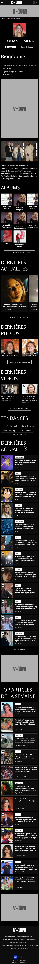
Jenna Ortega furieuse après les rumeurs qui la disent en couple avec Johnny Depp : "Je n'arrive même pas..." (25, 849)
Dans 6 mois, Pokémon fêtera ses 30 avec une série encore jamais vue (25, 462)
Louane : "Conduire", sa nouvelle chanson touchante (14, 305)
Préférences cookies (23, 948)
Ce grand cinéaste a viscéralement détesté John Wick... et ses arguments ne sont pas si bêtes (24, 789)
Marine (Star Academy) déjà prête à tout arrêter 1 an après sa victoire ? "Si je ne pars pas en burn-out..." (25, 576)
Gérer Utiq (13, 948)
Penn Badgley (9, 431)
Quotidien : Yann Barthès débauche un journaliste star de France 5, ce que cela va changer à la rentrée (25, 821)
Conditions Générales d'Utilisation (13, 936)
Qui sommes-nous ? (28, 936)
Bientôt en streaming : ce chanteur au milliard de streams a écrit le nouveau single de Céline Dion (24, 511)
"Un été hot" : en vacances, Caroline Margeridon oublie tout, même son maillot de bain (24, 723)
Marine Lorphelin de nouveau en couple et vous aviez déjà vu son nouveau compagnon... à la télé (26, 802)
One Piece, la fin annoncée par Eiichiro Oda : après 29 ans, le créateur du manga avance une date (26, 495)
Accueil (3, 18)
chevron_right (37, 47)
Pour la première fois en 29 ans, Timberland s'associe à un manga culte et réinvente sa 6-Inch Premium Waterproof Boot (26, 545)
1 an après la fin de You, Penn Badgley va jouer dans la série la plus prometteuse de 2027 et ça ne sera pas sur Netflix (26, 640)
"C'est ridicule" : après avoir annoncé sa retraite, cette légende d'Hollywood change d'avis (25, 560)
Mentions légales (7, 939)
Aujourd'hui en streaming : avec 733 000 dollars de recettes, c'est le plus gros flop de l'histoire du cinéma (25, 592)
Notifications (33, 945)
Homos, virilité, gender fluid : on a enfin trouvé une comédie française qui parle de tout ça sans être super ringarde (26, 837)
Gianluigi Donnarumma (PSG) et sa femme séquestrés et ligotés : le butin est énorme (25, 880)
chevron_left (2, 47)
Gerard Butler (28, 426)
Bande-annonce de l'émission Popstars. (8, 397)
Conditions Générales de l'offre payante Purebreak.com (15, 945)
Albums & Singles (26, 47)
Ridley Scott (25, 431)
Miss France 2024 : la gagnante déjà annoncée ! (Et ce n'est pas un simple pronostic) (26, 769)
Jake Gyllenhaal (10, 426)
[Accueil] (16, 2)
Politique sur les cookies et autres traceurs (24, 939)
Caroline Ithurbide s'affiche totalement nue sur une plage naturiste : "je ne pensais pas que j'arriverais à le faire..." (25, 710)
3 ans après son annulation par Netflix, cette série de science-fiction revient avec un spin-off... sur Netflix (26, 527)
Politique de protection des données (19, 942)
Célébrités (8, 18)
